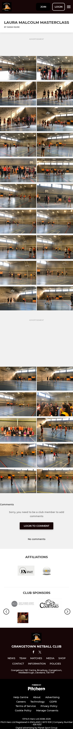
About (37, 697)
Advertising (52, 697)
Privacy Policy (49, 706)
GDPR (53, 701)
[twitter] (40, 653)
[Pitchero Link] (36, 689)
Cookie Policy (23, 710)
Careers (21, 701)
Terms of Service (26, 706)
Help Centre (20, 697)
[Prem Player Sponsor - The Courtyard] (50, 605)
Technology (37, 701)
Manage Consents (47, 710)
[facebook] (33, 652)
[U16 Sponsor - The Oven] (23, 618)
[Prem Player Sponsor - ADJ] (23, 605)
